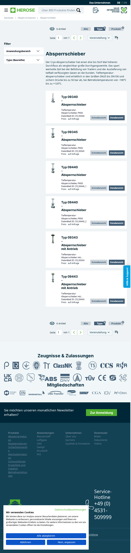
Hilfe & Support (127, 276)
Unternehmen (74, 432)
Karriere (70, 440)
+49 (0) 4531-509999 (103, 510)
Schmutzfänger (17, 461)
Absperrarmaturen (27, 17)
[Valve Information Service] (116, 10)
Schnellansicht (99, 117)
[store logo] (22, 10)
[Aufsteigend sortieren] (116, 38)
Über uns (71, 436)
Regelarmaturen (17, 443)
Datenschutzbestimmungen (70, 509)
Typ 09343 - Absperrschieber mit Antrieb (73, 243)
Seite (52, 38)
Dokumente (100, 440)
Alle (86, 28)
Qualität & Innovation (78, 443)
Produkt (116, 28)
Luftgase (42, 440)
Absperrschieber (48, 17)
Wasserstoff (43, 436)
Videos (98, 443)
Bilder (97, 436)
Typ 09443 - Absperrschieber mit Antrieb (73, 282)
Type (100, 28)
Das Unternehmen (99, 2)
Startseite (8, 17)
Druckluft (42, 450)
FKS (39, 454)
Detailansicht (116, 117)
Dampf (41, 447)
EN (125, 2)
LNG (39, 443)
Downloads (100, 432)
